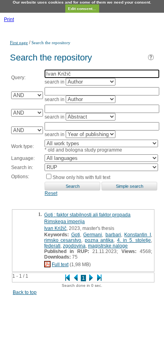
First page (19, 42)
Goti (75, 234)
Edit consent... (82, 8)
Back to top (25, 292)
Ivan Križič (55, 228)
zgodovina (74, 246)
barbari (113, 234)
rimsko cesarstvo (62, 240)
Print (9, 19)
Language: (23, 158)
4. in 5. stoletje (134, 240)
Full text (60, 264)
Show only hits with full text (81, 177)
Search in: (22, 167)
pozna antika (99, 240)
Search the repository (50, 42)
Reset (51, 193)
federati (52, 246)
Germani (92, 234)
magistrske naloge (108, 246)
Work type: (22, 146)
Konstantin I (137, 234)
